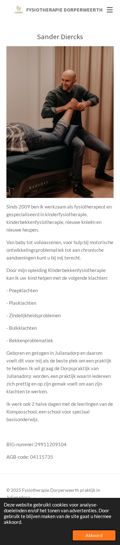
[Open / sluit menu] (110, 9)
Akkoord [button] (94, 535)
